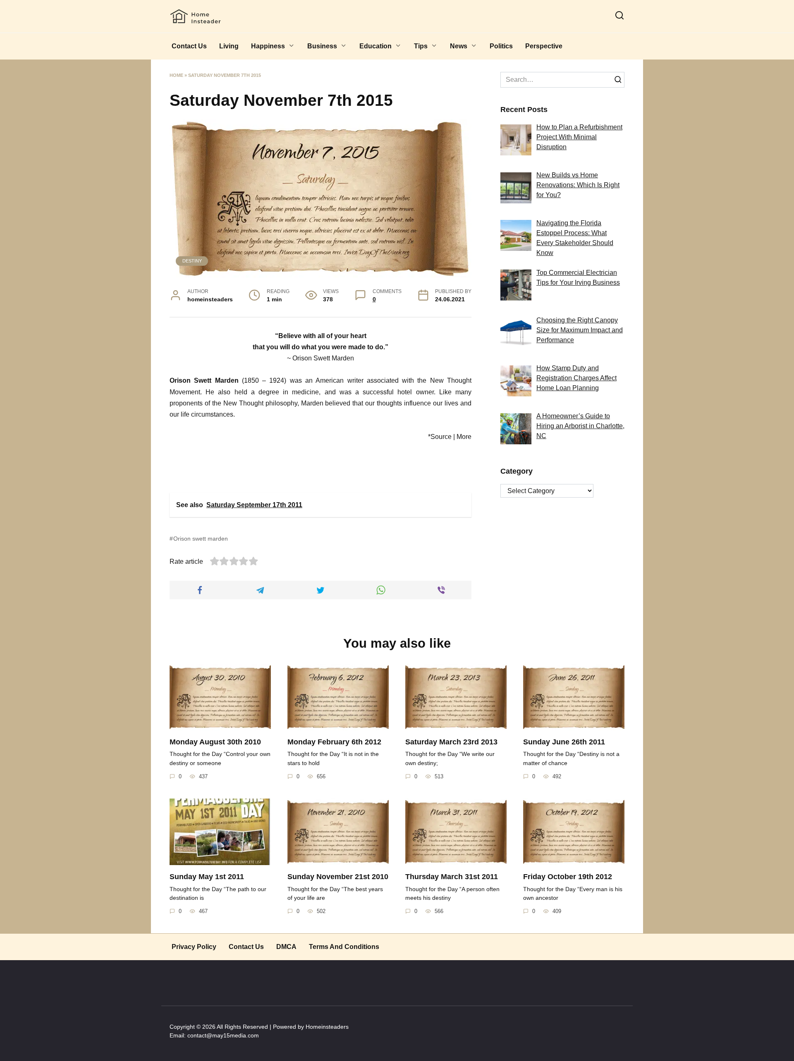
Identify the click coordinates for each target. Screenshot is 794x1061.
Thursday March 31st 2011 (451, 877)
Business (322, 46)
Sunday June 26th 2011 (564, 742)
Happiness (268, 46)
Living (229, 46)
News (458, 46)
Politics (501, 46)
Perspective (543, 46)
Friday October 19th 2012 (567, 877)
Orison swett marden (200, 538)
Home (176, 75)
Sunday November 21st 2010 (337, 877)
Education (375, 46)
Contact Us (189, 46)
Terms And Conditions (344, 946)
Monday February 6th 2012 (334, 742)
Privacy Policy (194, 946)
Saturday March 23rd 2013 (451, 742)
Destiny (192, 260)
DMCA (286, 946)
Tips (421, 46)
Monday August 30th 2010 (215, 742)
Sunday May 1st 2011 (207, 877)
